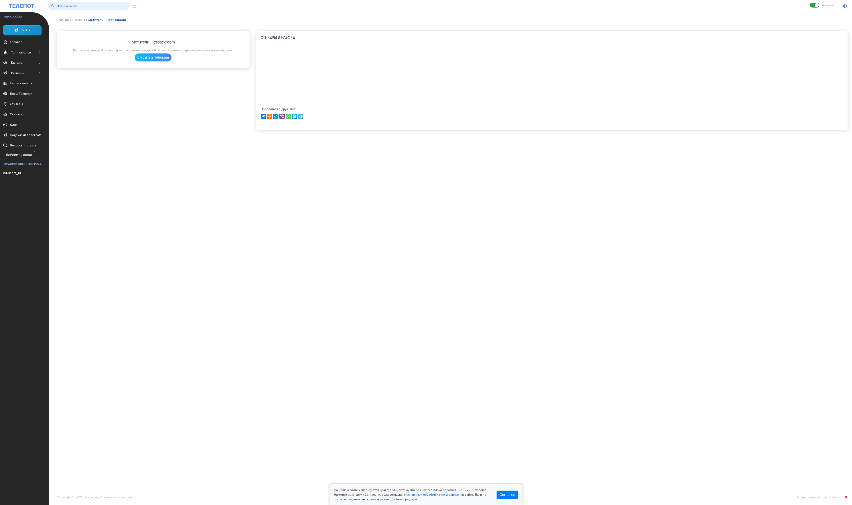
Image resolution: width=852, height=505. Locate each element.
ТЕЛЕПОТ (21, 6)
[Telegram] (300, 116)
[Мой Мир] (275, 116)
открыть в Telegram (153, 57)
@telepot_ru (12, 173)
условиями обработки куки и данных (433, 494)
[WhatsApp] (288, 116)
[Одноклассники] (269, 116)
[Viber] (282, 116)
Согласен (507, 495)
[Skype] (294, 116)
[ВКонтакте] (263, 116)
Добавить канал (19, 155)
